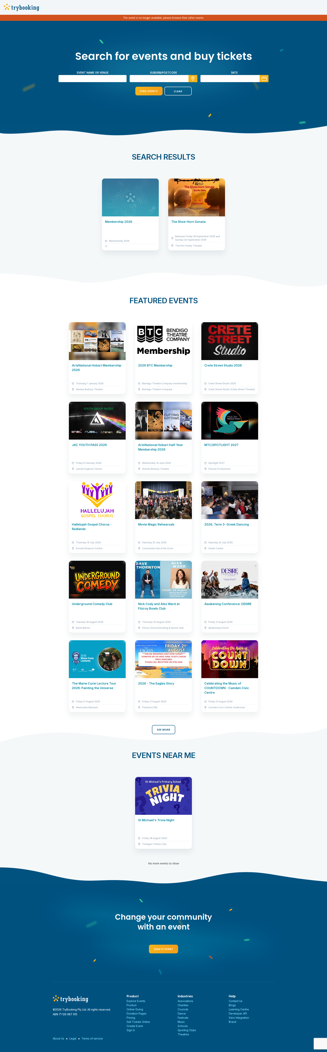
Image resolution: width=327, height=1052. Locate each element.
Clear (178, 91)
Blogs (232, 1005)
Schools (183, 1026)
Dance (182, 1013)
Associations (185, 1001)
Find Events (149, 91)
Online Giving (135, 1009)
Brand (232, 1021)
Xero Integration (239, 1017)
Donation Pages (136, 1013)
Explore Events (136, 1001)
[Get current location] (192, 78)
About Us (58, 1038)
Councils (183, 1009)
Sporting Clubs (187, 1030)
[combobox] (163, 78)
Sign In (131, 1030)
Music (181, 1021)
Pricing (131, 1017)
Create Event (163, 949)
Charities (183, 1005)
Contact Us (235, 1001)
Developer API (238, 1013)
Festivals (183, 1017)
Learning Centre (239, 1009)
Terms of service (92, 1038)
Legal (72, 1038)
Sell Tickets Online (138, 1021)
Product (131, 1005)
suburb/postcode (163, 72)
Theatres (183, 1034)
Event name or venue (92, 72)
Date (234, 72)
